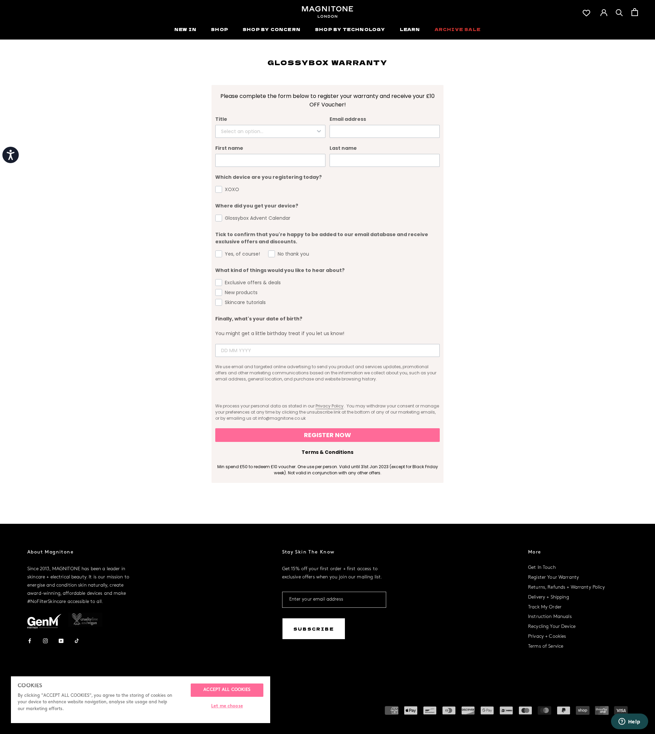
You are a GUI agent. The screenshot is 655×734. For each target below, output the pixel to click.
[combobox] (268, 131)
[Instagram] (45, 640)
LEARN (410, 29)
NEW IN (185, 29)
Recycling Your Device (552, 626)
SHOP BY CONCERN (272, 29)
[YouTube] (61, 640)
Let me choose (227, 706)
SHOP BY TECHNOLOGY (350, 29)
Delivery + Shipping (548, 597)
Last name (343, 148)
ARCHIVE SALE (458, 29)
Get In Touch (542, 567)
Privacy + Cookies (547, 636)
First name (229, 148)
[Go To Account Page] (603, 12)
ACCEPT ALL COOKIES (226, 690)
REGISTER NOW (327, 435)
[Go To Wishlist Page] (586, 12)
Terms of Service (545, 646)
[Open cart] (634, 12)
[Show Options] (319, 131)
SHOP (219, 29)
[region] (140, 699)
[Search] (619, 12)
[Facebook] (29, 640)
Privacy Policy (330, 406)
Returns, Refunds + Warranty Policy (566, 587)
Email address (348, 119)
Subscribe (313, 629)
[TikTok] (76, 640)
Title (221, 119)
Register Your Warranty (553, 577)
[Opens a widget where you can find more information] (629, 722)
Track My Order (545, 607)
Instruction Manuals (550, 616)
